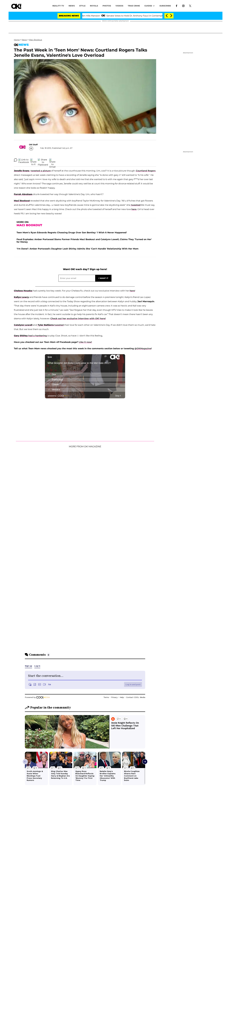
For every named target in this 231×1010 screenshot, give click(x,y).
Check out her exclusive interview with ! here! (78, 318)
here (133, 209)
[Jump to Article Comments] (15, 160)
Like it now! (85, 342)
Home (17, 40)
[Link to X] (190, 5)
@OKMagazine (142, 348)
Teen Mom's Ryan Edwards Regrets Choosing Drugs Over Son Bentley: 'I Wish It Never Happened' (72, 232)
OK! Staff (33, 144)
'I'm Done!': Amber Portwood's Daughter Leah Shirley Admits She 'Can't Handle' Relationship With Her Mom (77, 248)
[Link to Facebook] (176, 5)
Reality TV (58, 6)
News (24, 40)
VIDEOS (119, 6)
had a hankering (37, 335)
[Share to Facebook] (23, 160)
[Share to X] (33, 160)
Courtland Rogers (146, 170)
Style (82, 6)
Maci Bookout (35, 40)
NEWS (72, 6)
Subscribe (165, 6)
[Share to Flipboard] (43, 160)
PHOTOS (107, 6)
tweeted (135, 205)
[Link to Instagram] (183, 5)
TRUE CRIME (134, 6)
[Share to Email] (52, 160)
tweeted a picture (41, 170)
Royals (94, 6)
